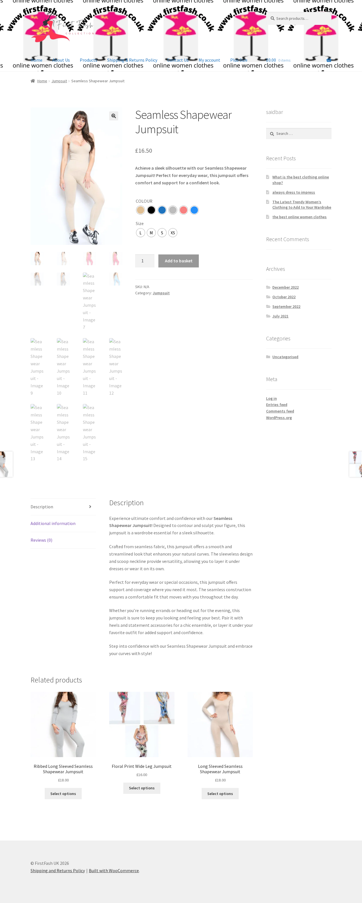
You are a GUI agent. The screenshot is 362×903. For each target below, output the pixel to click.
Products (88, 60)
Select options (63, 793)
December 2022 (285, 287)
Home (36, 60)
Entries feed (276, 404)
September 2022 (286, 306)
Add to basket (179, 260)
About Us (61, 60)
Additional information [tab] (53, 523)
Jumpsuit (59, 80)
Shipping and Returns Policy (58, 870)
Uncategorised (285, 356)
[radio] (140, 210)
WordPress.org (279, 417)
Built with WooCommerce (114, 870)
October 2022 (284, 296)
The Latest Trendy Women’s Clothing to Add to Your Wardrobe (301, 204)
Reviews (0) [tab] (41, 540)
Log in (271, 398)
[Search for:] (298, 133)
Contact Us (178, 60)
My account (209, 60)
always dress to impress (293, 192)
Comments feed (280, 411)
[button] (113, 115)
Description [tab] (42, 506)
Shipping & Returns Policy (132, 60)
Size (140, 223)
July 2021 (280, 316)
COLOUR (144, 201)
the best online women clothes (299, 216)
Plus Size (238, 60)
